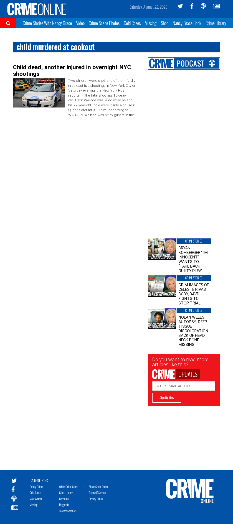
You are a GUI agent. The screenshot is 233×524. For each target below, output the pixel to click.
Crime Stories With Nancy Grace (47, 23)
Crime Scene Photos (104, 23)
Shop (165, 23)
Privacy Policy (96, 498)
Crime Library (215, 23)
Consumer (64, 498)
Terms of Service (97, 492)
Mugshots (64, 504)
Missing (151, 23)
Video (80, 23)
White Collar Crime (68, 486)
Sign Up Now (167, 397)
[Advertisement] (184, 434)
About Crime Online (98, 486)
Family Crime (36, 486)
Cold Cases (132, 23)
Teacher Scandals (67, 511)
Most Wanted (36, 498)
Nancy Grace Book (187, 23)
